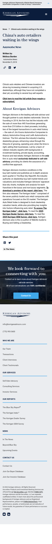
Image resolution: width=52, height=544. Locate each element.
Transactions (8, 354)
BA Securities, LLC (20, 492)
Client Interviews (10, 360)
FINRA (36, 492)
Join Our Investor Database (14, 477)
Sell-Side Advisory (10, 381)
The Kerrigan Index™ (11, 413)
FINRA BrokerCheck (30, 502)
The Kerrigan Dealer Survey (14, 418)
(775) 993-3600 (9, 331)
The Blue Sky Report (12, 407)
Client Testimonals (11, 365)
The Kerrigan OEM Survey (13, 424)
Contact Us (26, 295)
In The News (8, 439)
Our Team (7, 349)
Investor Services (10, 392)
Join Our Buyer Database (13, 471)
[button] (46, 14)
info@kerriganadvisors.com (14, 324)
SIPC (41, 492)
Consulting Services (11, 386)
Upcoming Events (10, 450)
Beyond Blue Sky (10, 445)
